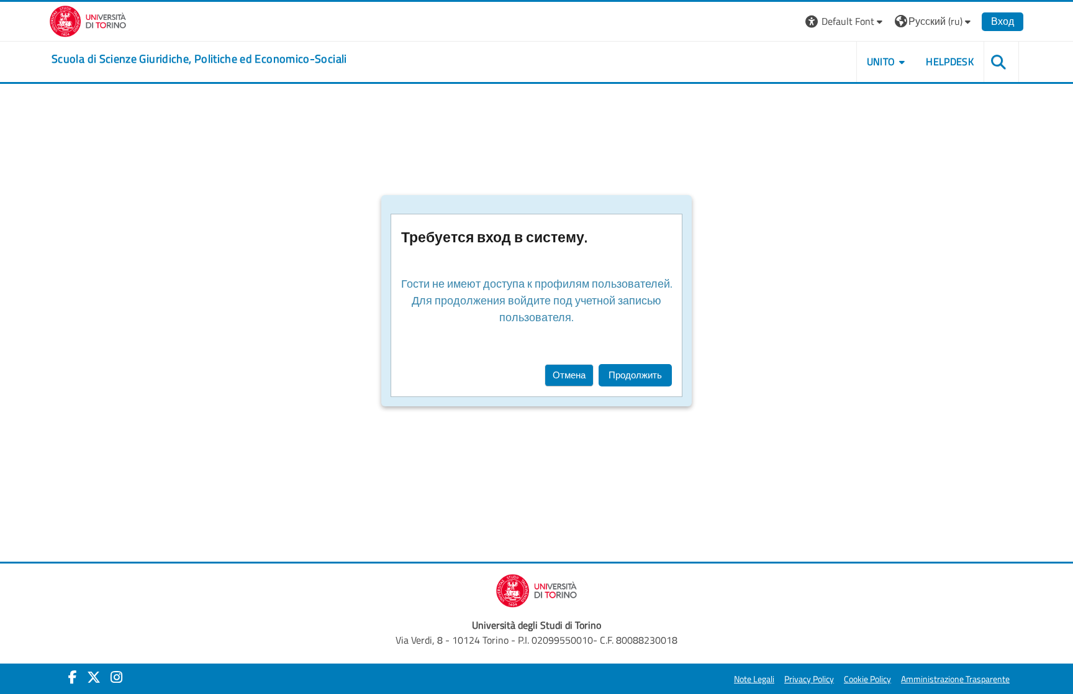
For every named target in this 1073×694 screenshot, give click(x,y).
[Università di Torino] (88, 19)
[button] (845, 21)
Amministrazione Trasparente (955, 679)
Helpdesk (950, 61)
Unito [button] (881, 61)
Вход (1002, 21)
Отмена (569, 375)
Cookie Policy (867, 679)
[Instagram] (116, 677)
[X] (94, 677)
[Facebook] (72, 677)
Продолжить (635, 375)
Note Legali (754, 679)
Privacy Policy (809, 679)
